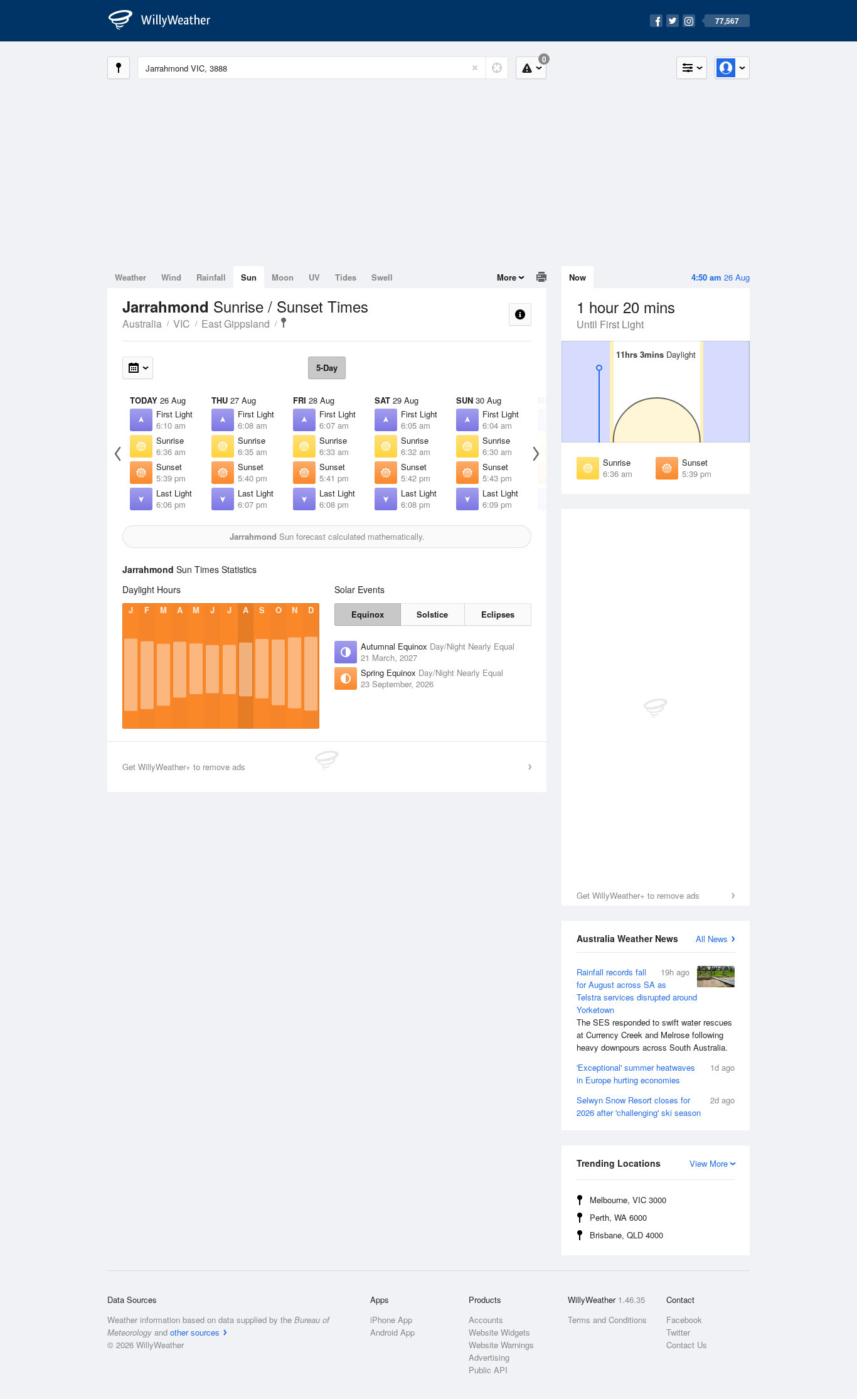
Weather (130, 277)
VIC (181, 323)
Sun (249, 277)
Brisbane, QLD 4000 (626, 1235)
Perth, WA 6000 (618, 1217)
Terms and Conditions (607, 1320)
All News (712, 939)
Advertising (489, 1357)
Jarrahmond (283, 323)
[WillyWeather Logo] (166, 21)
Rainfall (211, 277)
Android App (392, 1332)
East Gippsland (235, 323)
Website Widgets (499, 1332)
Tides (345, 277)
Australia (142, 323)
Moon (283, 277)
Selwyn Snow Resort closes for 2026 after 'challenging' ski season (656, 1106)
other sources (195, 1332)
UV (314, 277)
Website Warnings (501, 1345)
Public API (488, 1370)
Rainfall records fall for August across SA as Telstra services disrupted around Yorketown (654, 1009)
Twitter (678, 1332)
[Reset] (475, 68)
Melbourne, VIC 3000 (628, 1200)
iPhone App (391, 1320)
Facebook (684, 1320)
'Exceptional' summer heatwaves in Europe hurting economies (656, 1073)
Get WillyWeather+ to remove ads (638, 895)
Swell (382, 277)
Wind (171, 277)
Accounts (486, 1320)
